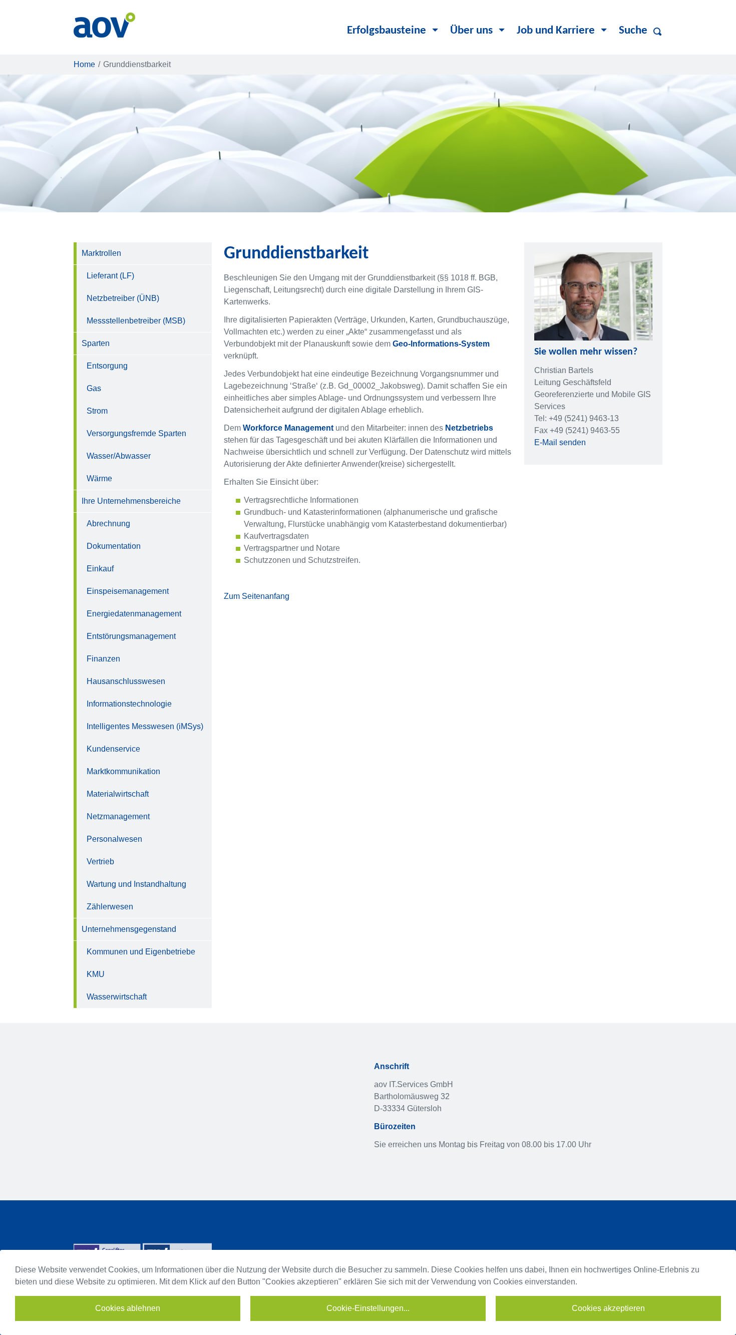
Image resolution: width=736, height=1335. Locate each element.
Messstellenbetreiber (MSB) (136, 320)
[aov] (104, 24)
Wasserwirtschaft (117, 996)
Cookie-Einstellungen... (368, 1308)
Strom (97, 411)
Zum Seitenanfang (256, 596)
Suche (633, 31)
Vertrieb (100, 861)
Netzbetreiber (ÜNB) (123, 298)
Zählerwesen (110, 906)
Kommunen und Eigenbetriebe (141, 951)
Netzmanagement (118, 816)
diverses (659, 31)
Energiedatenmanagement (134, 613)
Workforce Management (288, 428)
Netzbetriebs (469, 428)
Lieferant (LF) (110, 275)
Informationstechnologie (129, 704)
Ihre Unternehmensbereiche (131, 501)
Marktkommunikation (123, 771)
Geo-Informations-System (441, 344)
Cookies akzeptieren (608, 1308)
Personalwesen (114, 839)
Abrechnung (108, 523)
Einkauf (100, 568)
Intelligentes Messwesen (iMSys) (145, 726)
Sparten (96, 343)
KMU (96, 974)
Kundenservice (113, 749)
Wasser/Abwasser (119, 456)
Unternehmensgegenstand (129, 929)
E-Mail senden (560, 442)
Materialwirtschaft (118, 794)
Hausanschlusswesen (126, 681)
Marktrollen (101, 253)
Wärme (99, 478)
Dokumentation (114, 546)
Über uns (471, 31)
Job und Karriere (556, 31)
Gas (94, 388)
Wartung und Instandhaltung (136, 884)
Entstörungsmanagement (131, 636)
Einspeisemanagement (128, 591)
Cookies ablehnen (127, 1308)
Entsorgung (107, 366)
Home (84, 64)
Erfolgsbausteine (386, 31)
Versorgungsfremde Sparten (136, 433)
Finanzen (103, 658)
